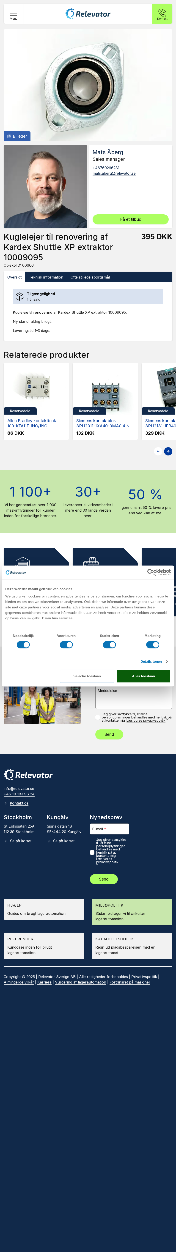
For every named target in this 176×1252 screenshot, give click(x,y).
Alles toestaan (143, 676)
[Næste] (168, 451)
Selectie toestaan (87, 676)
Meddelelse (107, 690)
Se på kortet (20, 841)
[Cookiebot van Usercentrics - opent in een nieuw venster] (151, 572)
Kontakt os (19, 803)
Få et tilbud (130, 219)
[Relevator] (28, 775)
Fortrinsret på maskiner (130, 982)
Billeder (20, 136)
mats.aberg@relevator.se (114, 173)
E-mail (99, 828)
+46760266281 (106, 168)
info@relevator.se (19, 788)
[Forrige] (158, 451)
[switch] (66, 644)
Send (109, 734)
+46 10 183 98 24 (19, 794)
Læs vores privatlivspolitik (145, 720)
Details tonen (151, 661)
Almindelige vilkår (19, 982)
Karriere (44, 982)
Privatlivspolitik (144, 976)
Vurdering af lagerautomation (80, 982)
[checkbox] (97, 717)
